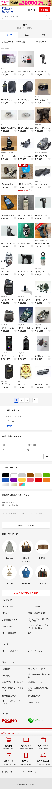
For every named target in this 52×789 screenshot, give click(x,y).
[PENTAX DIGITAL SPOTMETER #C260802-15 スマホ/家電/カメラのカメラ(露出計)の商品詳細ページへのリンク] (43, 59)
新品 (27, 35)
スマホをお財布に (25, 762)
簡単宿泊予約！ (43, 747)
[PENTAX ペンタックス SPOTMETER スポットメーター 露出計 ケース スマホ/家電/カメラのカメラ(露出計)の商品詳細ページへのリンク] (26, 259)
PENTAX (38, 125)
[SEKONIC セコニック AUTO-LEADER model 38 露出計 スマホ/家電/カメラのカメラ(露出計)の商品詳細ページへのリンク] (43, 343)
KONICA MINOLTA (7, 153)
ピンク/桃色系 (33, 480)
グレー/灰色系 (25, 475)
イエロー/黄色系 (25, 480)
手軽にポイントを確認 (43, 762)
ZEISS (20, 381)
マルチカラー (25, 484)
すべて (9, 35)
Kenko (3, 68)
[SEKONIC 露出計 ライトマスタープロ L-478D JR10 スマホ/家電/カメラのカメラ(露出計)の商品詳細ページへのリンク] (9, 202)
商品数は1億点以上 (9, 747)
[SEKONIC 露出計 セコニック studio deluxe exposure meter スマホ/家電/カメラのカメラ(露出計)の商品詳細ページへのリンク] (26, 230)
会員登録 (44, 9)
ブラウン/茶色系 (33, 475)
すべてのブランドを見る (26, 593)
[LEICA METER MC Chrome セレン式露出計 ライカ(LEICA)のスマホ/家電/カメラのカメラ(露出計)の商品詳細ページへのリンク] (26, 115)
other (3, 268)
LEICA (37, 97)
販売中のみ (8, 41)
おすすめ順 (20, 41)
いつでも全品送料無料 (26, 747)
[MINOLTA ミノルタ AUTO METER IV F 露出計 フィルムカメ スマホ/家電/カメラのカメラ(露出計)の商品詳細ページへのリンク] (43, 371)
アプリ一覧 (31, 772)
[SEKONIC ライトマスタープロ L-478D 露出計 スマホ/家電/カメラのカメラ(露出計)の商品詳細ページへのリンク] (9, 87)
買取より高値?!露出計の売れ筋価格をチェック (14, 503)
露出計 (9, 425)
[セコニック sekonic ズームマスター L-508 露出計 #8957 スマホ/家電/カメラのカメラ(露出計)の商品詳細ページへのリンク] (26, 143)
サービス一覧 (6, 772)
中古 (43, 35)
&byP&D (38, 268)
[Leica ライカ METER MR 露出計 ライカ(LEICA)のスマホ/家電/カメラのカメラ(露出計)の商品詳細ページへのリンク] (43, 87)
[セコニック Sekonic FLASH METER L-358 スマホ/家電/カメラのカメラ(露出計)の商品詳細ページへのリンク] (26, 202)
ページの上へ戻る (26, 525)
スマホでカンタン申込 (9, 762)
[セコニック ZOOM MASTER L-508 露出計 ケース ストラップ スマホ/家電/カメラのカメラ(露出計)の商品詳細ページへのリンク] (9, 230)
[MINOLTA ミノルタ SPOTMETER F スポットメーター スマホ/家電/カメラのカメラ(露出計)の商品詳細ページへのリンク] (43, 202)
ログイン (32, 9)
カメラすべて (9, 421)
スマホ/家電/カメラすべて (11, 416)
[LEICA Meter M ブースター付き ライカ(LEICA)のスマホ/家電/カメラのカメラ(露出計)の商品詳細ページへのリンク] (9, 115)
